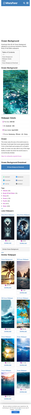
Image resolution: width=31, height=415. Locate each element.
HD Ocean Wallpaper (23, 259)
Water (5, 206)
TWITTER (7, 184)
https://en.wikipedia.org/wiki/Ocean (11, 156)
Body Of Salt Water (9, 193)
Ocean (4, 61)
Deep (5, 196)
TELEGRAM (7, 180)
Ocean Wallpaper (6, 337)
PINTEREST (20, 184)
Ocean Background (7, 57)
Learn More (18, 409)
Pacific (5, 201)
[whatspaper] (10, 3)
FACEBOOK (20, 180)
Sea (4, 203)
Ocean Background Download (10, 63)
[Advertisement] (15, 22)
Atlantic (5, 191)
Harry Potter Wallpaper (7, 215)
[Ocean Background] (15, 92)
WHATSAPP (7, 177)
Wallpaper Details (6, 59)
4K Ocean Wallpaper (22, 298)
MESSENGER (20, 177)
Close (15, 412)
